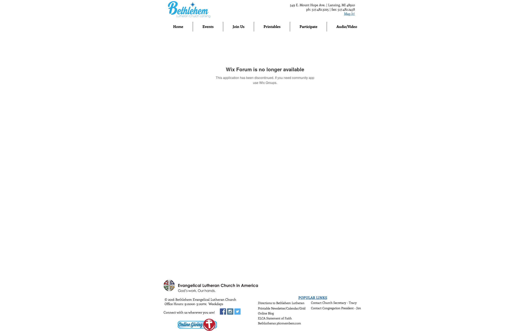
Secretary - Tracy (345, 303)
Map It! (349, 13)
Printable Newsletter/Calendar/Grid (281, 308)
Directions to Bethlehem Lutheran (281, 303)
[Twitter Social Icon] (237, 311)
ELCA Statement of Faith (275, 318)
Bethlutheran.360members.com (279, 323)
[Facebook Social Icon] (223, 311)
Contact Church (322, 303)
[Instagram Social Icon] (230, 311)
